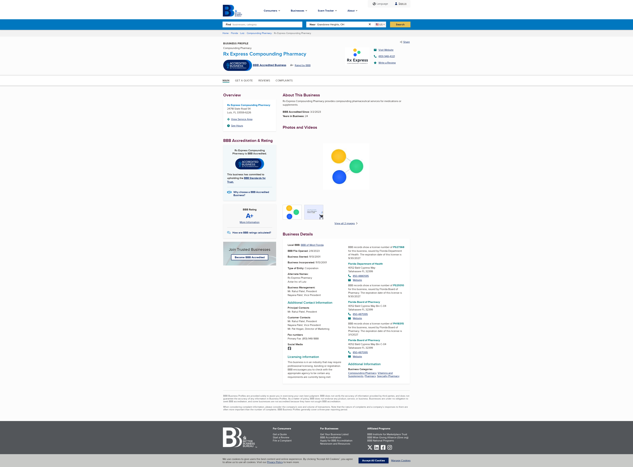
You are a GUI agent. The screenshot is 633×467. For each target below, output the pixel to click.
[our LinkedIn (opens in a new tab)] (376, 449)
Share (406, 42)
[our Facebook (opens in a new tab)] (383, 449)
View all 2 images (344, 223)
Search (400, 24)
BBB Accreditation (330, 437)
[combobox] (267, 24)
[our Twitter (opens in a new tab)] (370, 449)
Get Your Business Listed (334, 434)
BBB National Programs (380, 440)
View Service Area (241, 119)
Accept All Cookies (373, 460)
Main (226, 80)
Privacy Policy (275, 462)
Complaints (284, 80)
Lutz (242, 33)
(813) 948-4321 (386, 56)
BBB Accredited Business (269, 65)
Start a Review (281, 437)
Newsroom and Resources (335, 444)
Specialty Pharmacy (388, 376)
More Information (249, 222)
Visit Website (385, 49)
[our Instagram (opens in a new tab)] (389, 449)
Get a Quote (244, 80)
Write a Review (387, 62)
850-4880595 (361, 275)
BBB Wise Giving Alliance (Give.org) (387, 437)
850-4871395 (360, 314)
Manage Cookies (400, 460)
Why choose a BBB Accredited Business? (251, 193)
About (351, 11)
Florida (234, 33)
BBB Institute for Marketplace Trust (387, 434)
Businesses (297, 11)
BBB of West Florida (312, 245)
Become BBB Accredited (250, 257)
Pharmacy (370, 376)
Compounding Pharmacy (259, 33)
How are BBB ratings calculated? (251, 232)
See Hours (237, 125)
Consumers (270, 11)
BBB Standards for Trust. (246, 180)
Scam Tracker (326, 11)
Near (313, 24)
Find (228, 24)
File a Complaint (282, 440)
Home (226, 33)
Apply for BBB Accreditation (336, 440)
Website (357, 280)
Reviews (264, 80)
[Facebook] (289, 349)
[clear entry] (371, 24)
